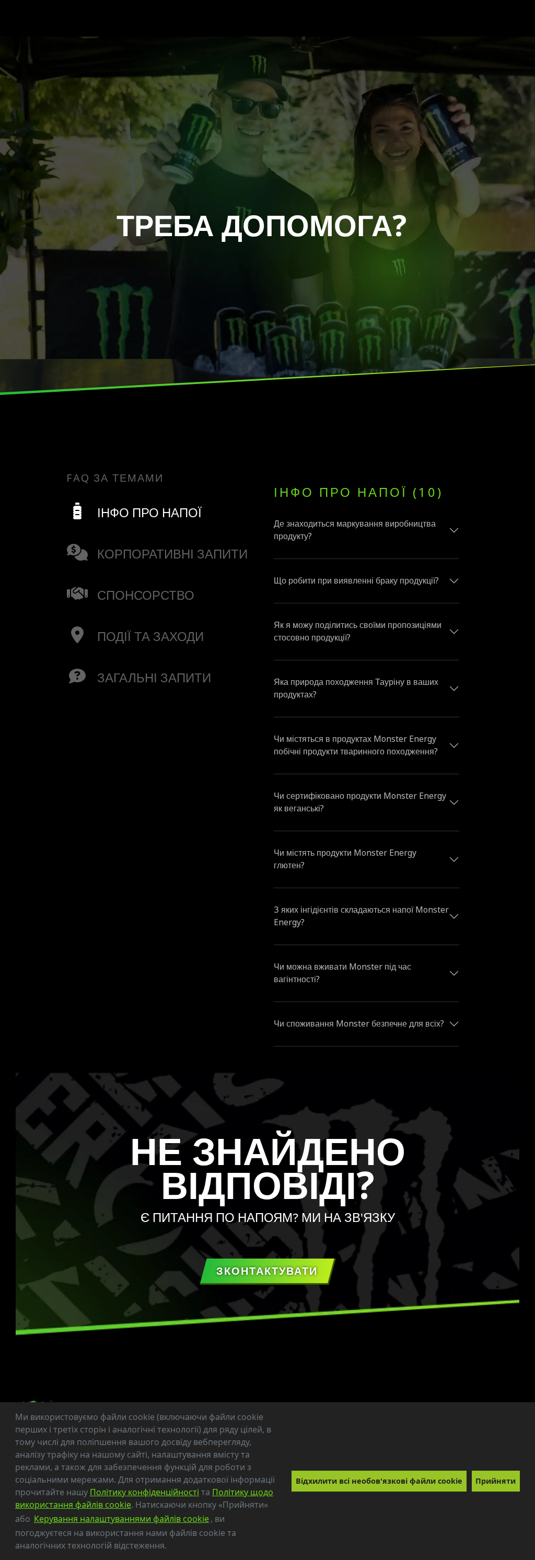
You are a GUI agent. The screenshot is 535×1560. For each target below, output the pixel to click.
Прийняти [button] (495, 1481)
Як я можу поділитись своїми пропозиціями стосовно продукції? (357, 631)
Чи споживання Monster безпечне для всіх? (359, 1024)
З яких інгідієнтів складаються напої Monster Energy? (361, 916)
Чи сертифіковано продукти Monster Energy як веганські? (360, 802)
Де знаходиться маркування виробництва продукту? (355, 530)
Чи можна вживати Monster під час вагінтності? (342, 973)
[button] (170, 1547)
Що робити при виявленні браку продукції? (356, 581)
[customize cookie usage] (176, 1548)
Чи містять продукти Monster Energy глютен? (345, 859)
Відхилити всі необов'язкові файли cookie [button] (379, 1481)
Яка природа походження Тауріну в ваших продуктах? (356, 688)
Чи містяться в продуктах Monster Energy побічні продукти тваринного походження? (356, 745)
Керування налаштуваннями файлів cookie (121, 1518)
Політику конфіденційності (144, 1492)
